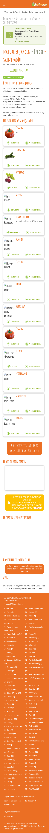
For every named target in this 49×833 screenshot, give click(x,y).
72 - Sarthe (31, 704)
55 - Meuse (30, 634)
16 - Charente (10, 675)
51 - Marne (30, 616)
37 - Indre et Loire (12, 749)
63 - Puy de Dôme (33, 664)
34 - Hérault (10, 737)
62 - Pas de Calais (33, 660)
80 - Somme (31, 733)
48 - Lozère (9, 789)
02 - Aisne (8, 612)
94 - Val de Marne (33, 785)
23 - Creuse (9, 697)
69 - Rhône (31, 693)
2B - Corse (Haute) (12, 616)
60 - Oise (30, 653)
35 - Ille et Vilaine (12, 741)
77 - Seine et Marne (34, 722)
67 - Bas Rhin (32, 685)
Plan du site (31, 826)
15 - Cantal (9, 671)
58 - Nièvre (30, 645)
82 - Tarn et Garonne (34, 741)
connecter (24, 569)
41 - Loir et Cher (11, 763)
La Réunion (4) (30, 801)
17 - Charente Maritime (13, 678)
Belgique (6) (8, 816)
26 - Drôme (9, 708)
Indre (31, 12)
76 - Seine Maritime (34, 719)
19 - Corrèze (9, 686)
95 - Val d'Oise (32, 789)
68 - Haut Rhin (32, 689)
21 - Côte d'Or (10, 689)
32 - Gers (8, 730)
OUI (38, 508)
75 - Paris (30, 715)
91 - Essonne (32, 774)
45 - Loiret (9, 778)
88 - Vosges (30, 763)
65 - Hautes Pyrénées (34, 675)
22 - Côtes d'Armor (12, 693)
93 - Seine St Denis (34, 782)
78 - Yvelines (31, 726)
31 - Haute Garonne (13, 726)
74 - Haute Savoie (33, 711)
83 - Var (29, 745)
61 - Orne (30, 656)
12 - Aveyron (9, 656)
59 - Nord (30, 649)
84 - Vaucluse (32, 748)
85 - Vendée (31, 752)
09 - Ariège (9, 645)
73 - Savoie (30, 708)
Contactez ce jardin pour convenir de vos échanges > (24, 448)
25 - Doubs (9, 704)
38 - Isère (9, 752)
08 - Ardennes (10, 641)
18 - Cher (8, 682)
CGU (23, 826)
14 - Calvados (10, 667)
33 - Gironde (10, 734)
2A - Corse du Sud (12, 620)
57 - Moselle (31, 641)
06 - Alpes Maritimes (13, 634)
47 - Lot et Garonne (12, 786)
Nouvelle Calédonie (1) (12, 801)
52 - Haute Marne (33, 620)
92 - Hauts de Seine (33, 778)
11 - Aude (8, 653)
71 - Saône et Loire (34, 700)
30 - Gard (8, 723)
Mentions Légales (11, 826)
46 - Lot (8, 782)
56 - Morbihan (32, 638)
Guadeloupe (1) (9, 805)
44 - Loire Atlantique (13, 774)
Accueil (17, 12)
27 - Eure (9, 712)
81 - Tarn (30, 737)
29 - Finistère (10, 719)
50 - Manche (31, 612)
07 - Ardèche (10, 638)
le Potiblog (18, 829)
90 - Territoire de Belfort (35, 770)
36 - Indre (8, 745)
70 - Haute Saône (33, 696)
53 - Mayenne (31, 623)
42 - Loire (9, 767)
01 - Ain (8, 608)
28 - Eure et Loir (11, 715)
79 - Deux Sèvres (33, 730)
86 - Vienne (31, 756)
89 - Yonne (30, 767)
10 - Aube (8, 649)
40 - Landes (9, 760)
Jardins (24, 12)
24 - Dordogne (11, 700)
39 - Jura (9, 756)
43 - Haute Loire (11, 771)
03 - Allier (8, 623)
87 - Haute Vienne (33, 759)
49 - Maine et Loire (34, 608)
